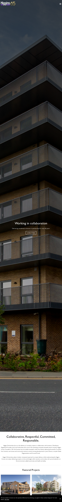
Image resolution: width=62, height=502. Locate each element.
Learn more (31, 233)
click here (7, 499)
